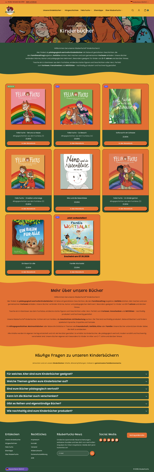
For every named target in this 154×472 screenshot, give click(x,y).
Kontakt (34, 443)
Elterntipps (9, 451)
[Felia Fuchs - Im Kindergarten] (125, 172)
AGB (32, 458)
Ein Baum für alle (28, 263)
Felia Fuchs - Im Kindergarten (125, 198)
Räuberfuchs (144, 469)
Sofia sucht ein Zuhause (125, 133)
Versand (34, 447)
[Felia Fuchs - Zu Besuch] (77, 107)
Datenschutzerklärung (39, 454)
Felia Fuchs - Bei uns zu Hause (28, 133)
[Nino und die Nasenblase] (77, 172)
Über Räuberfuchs (11, 454)
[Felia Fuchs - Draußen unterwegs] (28, 172)
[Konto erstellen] (138, 10)
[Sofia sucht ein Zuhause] (125, 107)
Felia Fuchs (9, 447)
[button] (132, 10)
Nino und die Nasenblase (77, 198)
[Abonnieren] (92, 453)
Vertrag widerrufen (136, 435)
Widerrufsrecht (36, 451)
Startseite (70, 26)
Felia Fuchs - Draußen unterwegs (28, 198)
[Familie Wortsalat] (77, 238)
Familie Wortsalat (77, 263)
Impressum (35, 440)
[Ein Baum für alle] (28, 238)
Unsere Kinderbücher (13, 440)
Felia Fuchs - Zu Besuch (77, 133)
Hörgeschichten (11, 443)
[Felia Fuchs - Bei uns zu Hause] (28, 107)
